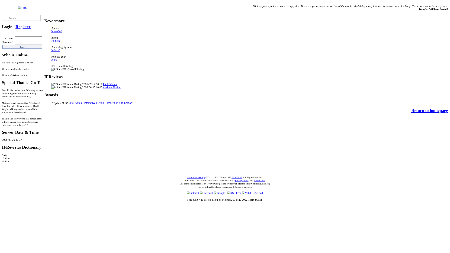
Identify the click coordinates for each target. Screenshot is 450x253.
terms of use (259, 180)
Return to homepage (429, 110)
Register (23, 26)
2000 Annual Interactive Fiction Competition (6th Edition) (101, 103)
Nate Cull (56, 31)
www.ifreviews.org (196, 177)
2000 (54, 59)
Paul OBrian (110, 84)
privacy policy (242, 180)
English (55, 40)
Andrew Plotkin (112, 87)
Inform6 (55, 50)
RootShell (237, 177)
